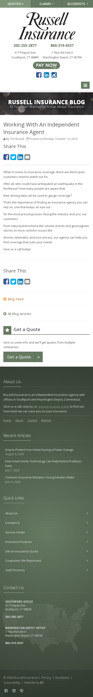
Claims (46, 4)
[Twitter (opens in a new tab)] (13, 157)
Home (7, 420)
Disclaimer (62, 678)
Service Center (15, 532)
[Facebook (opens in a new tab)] (39, 74)
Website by (34, 682)
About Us (11, 513)
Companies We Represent (23, 561)
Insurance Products (18, 542)
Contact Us (12, 523)
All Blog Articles (19, 313)
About (19, 420)
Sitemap (46, 420)
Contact (32, 420)
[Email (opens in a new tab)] (27, 157)
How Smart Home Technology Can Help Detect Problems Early (43, 466)
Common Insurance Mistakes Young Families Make (39, 479)
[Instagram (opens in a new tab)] (54, 74)
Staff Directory (15, 570)
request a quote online (53, 406)
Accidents (76, 4)
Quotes (15, 4)
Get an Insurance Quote (21, 551)
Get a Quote (19, 357)
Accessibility (12, 682)
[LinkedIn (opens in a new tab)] (46, 74)
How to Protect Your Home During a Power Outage (39, 452)
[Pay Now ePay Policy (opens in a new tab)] (46, 65)
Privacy (46, 678)
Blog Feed (15, 299)
